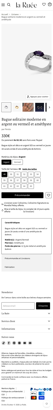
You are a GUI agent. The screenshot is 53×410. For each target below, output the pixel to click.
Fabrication (10, 267)
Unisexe (15, 14)
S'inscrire (43, 305)
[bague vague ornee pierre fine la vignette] (28, 107)
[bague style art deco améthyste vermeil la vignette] (16, 107)
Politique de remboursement (12, 397)
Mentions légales (7, 388)
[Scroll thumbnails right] (49, 107)
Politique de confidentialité (12, 391)
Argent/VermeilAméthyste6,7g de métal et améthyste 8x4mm (26, 239)
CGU (3, 400)
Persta (8, 129)
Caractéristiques (12, 222)
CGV (3, 394)
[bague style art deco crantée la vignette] (39, 107)
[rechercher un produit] (8, 4)
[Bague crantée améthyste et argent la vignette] (6, 107)
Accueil (4, 14)
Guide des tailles (29, 169)
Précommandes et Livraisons (17, 258)
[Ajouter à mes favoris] (48, 195)
